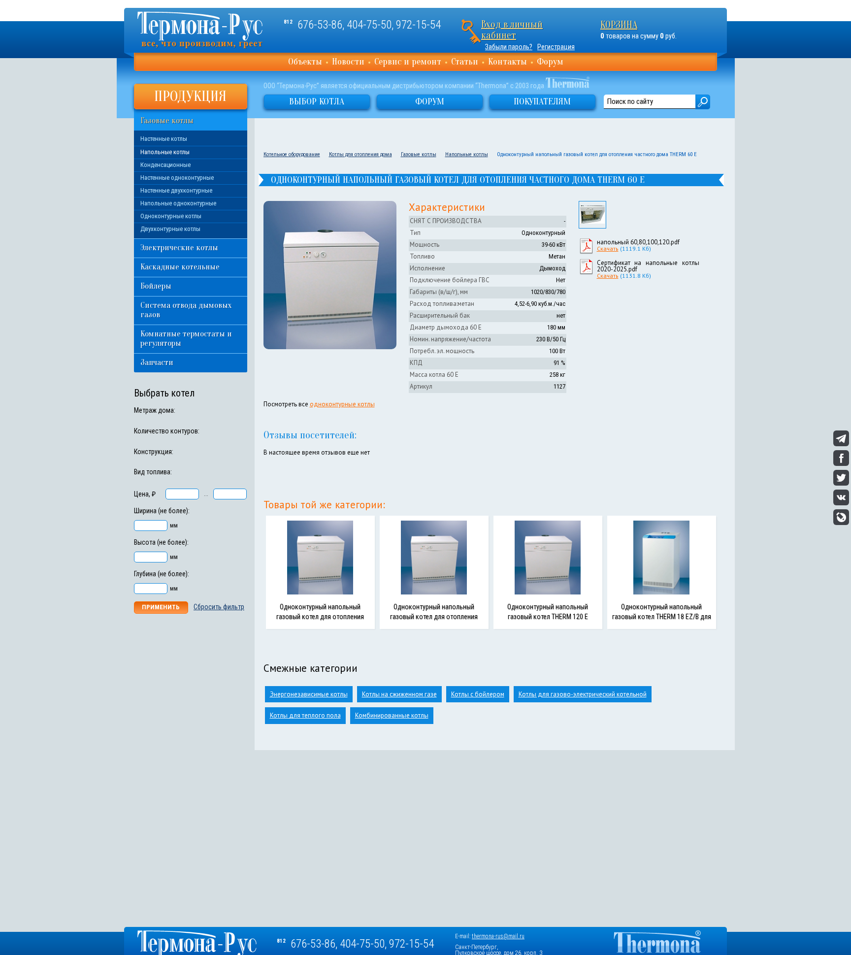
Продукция (190, 96)
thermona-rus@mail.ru (498, 936)
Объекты (305, 61)
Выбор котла (316, 101)
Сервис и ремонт (407, 61)
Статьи (464, 61)
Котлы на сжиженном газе (399, 694)
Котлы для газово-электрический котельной (583, 694)
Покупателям (542, 101)
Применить (161, 607)
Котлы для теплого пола (305, 715)
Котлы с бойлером (477, 694)
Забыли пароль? (508, 46)
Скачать (608, 248)
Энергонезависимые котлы (309, 694)
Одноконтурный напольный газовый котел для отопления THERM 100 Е (434, 616)
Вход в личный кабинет (512, 30)
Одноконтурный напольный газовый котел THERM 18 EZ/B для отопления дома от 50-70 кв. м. (661, 616)
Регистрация (556, 46)
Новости (348, 61)
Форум (550, 61)
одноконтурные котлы (342, 404)
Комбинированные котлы (391, 715)
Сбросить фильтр (219, 607)
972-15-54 (418, 25)
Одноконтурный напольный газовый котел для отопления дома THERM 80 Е (320, 616)
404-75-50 (369, 25)
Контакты (507, 61)
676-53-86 (319, 25)
